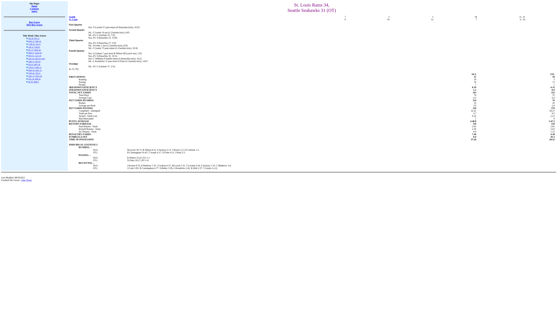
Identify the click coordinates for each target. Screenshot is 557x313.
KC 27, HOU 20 (34, 50)
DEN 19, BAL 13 (35, 70)
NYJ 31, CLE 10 (34, 56)
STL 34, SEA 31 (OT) (36, 59)
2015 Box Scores (34, 25)
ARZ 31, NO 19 (34, 62)
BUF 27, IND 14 (34, 41)
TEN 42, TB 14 (34, 73)
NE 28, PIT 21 (33, 38)
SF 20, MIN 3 (33, 82)
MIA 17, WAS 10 (35, 53)
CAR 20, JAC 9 (34, 44)
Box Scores (34, 22)
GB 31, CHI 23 (34, 47)
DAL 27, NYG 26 (35, 76)
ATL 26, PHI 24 (34, 79)
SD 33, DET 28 (34, 64)
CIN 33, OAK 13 (34, 67)
